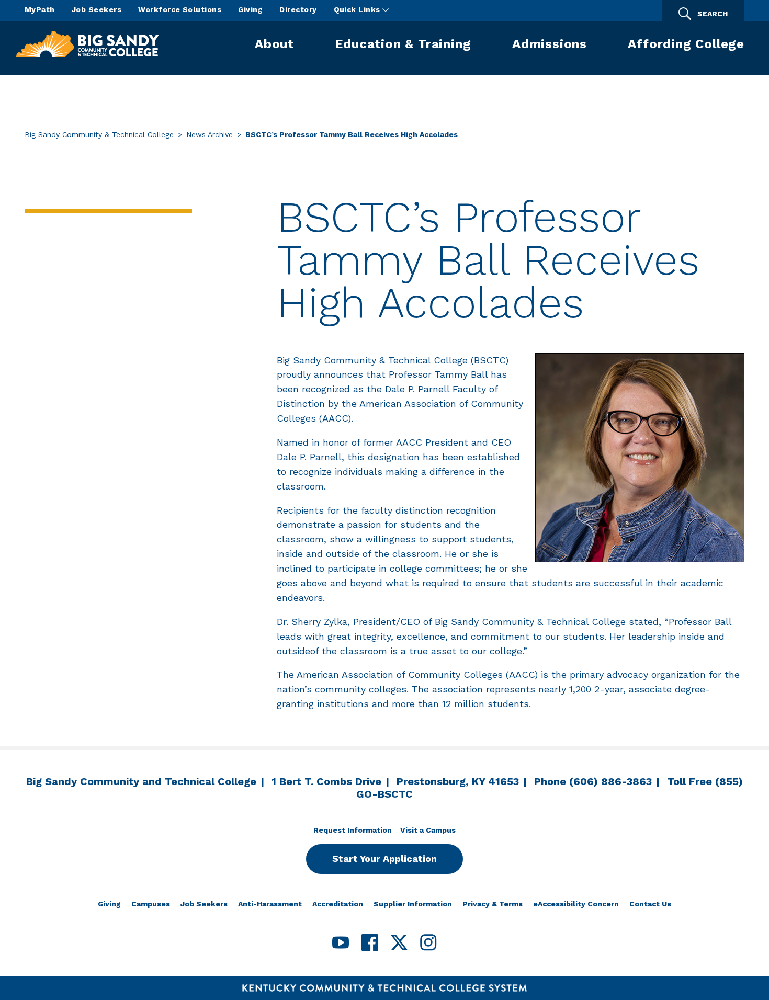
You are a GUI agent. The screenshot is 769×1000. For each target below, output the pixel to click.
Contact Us (650, 904)
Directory (297, 9)
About (274, 44)
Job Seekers (96, 9)
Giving (250, 9)
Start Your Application (384, 858)
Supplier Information (413, 904)
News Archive (209, 134)
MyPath (40, 9)
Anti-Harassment (270, 904)
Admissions (549, 44)
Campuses (150, 904)
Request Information (352, 830)
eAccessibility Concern (576, 904)
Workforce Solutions (179, 9)
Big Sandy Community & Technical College (99, 134)
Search (712, 13)
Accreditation (337, 904)
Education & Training (403, 44)
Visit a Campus (428, 830)
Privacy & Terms (492, 904)
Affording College (686, 44)
